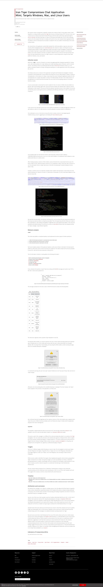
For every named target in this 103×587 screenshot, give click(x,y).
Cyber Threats (47, 542)
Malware (29, 542)
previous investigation (60, 441)
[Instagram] (25, 573)
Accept (83, 584)
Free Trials (33, 561)
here (41, 534)
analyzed (67, 430)
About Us (50, 555)
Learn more (24, 585)
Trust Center (51, 564)
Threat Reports (17, 559)
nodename (41, 259)
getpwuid (35, 263)
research (45, 527)
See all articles (79, 48)
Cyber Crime (34, 542)
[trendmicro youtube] (28, 573)
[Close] (101, 585)
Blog (15, 555)
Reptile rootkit (48, 516)
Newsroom (16, 557)
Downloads (34, 559)
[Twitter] (22, 573)
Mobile (67, 542)
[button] (19, 45)
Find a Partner (17, 561)
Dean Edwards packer (57, 114)
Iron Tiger (46, 34)
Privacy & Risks (40, 542)
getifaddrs (36, 260)
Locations (50, 559)
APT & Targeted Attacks (55, 542)
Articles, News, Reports (32, 543)
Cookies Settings (75, 584)
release (36, 264)
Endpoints (62, 542)
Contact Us (19, 44)
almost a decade (31, 37)
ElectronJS (57, 65)
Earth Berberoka (48, 47)
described (56, 224)
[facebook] (19, 573)
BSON (57, 269)
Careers (50, 557)
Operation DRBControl (58, 432)
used (29, 54)
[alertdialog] (51, 585)
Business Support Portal (36, 555)
